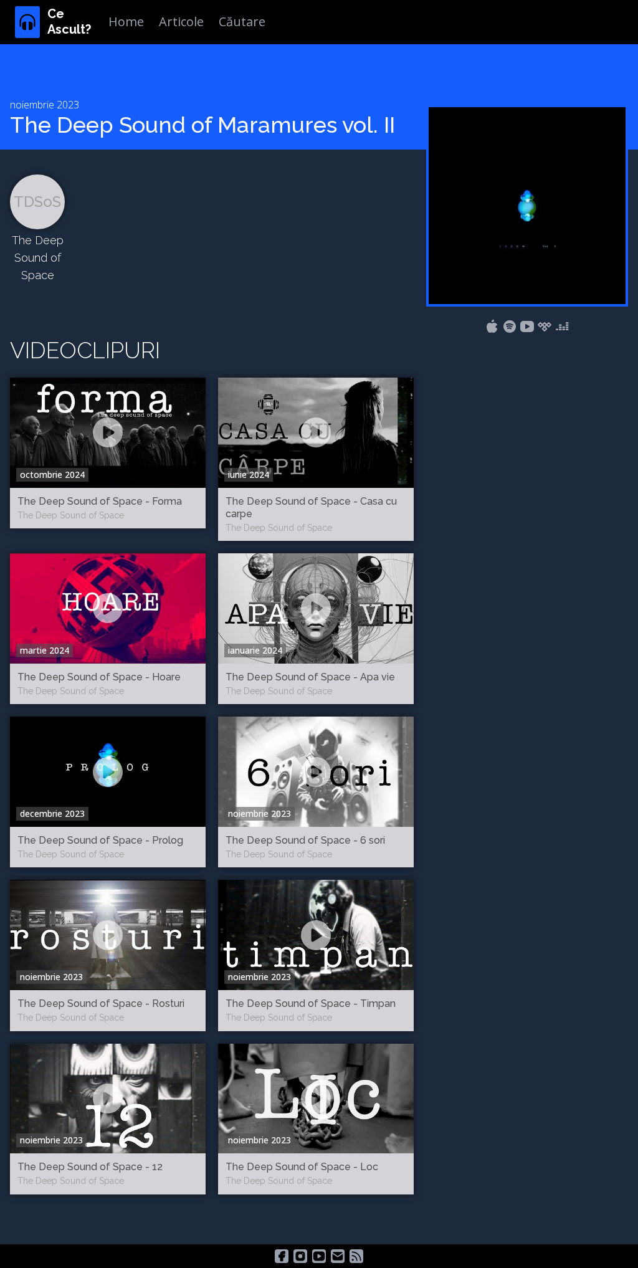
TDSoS (37, 202)
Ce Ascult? (69, 21)
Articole (181, 21)
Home (126, 21)
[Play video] (108, 432)
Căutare (242, 21)
